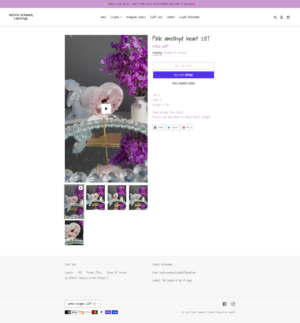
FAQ (80, 272)
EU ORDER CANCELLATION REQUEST (87, 278)
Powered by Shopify (225, 312)
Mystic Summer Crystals (203, 312)
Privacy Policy (94, 272)
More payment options (183, 83)
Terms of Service (116, 272)
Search (69, 272)
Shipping (157, 52)
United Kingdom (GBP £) (82, 303)
